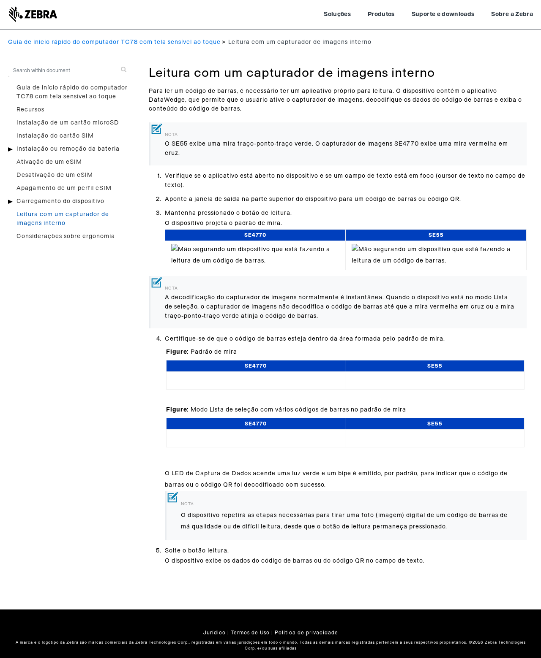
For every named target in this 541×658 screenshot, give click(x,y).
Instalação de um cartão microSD (67, 123)
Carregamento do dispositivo (60, 201)
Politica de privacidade (306, 632)
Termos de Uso (250, 632)
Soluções (337, 14)
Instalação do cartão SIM (55, 136)
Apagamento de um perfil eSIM (64, 188)
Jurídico (214, 632)
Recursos (30, 110)
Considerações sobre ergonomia (65, 236)
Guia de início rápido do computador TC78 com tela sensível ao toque (114, 42)
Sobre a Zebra (512, 14)
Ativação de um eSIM (49, 162)
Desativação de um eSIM (54, 175)
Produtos (381, 14)
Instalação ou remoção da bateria (68, 149)
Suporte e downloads (443, 14)
